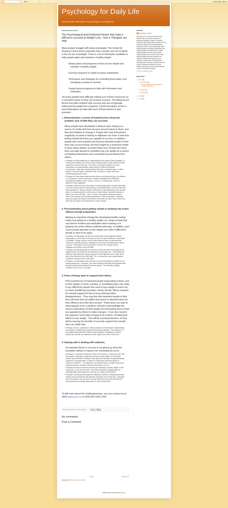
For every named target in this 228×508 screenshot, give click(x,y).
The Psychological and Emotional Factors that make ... (151, 85)
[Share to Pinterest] (100, 409)
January (143, 92)
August (142, 90)
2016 (140, 96)
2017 (140, 80)
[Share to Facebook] (98, 409)
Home (92, 476)
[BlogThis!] (93, 409)
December (143, 82)
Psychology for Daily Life (100, 11)
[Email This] (91, 409)
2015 (140, 99)
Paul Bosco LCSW (145, 33)
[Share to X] (95, 409)
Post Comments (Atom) (78, 480)
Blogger (122, 492)
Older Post (125, 476)
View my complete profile (145, 71)
